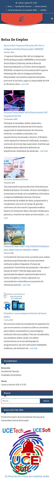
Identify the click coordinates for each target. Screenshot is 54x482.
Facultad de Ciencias (23, 6)
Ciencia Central (41, 6)
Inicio (10, 6)
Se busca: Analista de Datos (16, 179)
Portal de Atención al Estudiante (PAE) (22, 10)
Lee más (25, 84)
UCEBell (43, 10)
